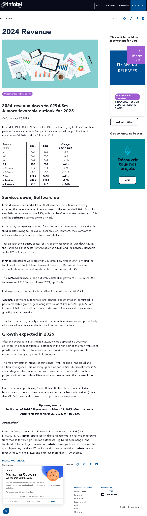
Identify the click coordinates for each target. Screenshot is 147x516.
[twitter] (131, 18)
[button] (6, 511)
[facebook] (137, 18)
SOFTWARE (110, 5)
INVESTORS (124, 5)
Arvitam (77, 505)
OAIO (77, 508)
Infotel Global (80, 491)
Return (9, 18)
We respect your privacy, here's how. (20, 492)
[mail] (124, 18)
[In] (143, 18)
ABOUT (99, 5)
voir (127, 180)
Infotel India (79, 498)
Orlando (78, 512)
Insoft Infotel (80, 501)
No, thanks (13, 501)
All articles (124, 122)
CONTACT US (138, 5)
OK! (53, 501)
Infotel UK (78, 495)
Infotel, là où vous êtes (11, 5)
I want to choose (33, 501)
